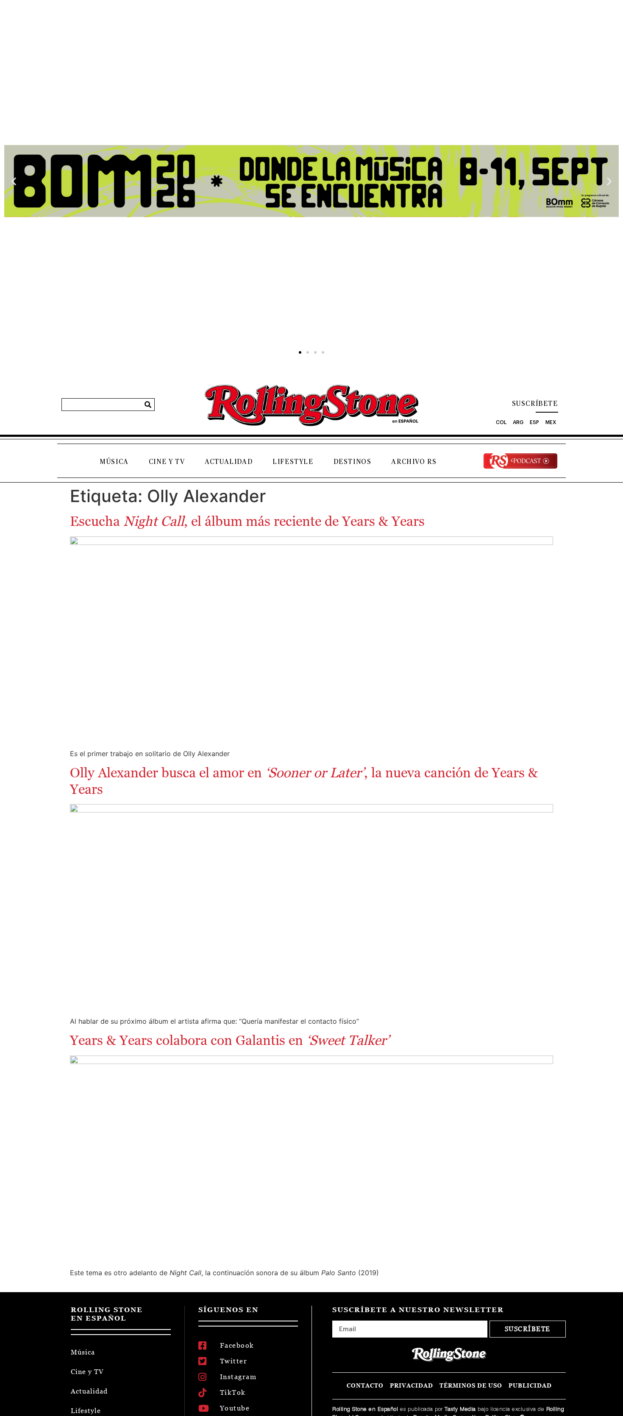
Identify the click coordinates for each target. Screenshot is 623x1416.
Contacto (365, 1385)
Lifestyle (293, 461)
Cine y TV (167, 461)
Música (114, 461)
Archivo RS (414, 461)
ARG (518, 422)
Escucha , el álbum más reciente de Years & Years (247, 521)
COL (501, 422)
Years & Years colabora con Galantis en (229, 1040)
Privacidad (411, 1385)
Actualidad (229, 461)
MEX (550, 422)
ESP (534, 422)
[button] (13, 181)
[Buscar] (148, 405)
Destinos (353, 461)
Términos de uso (470, 1385)
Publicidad (530, 1385)
